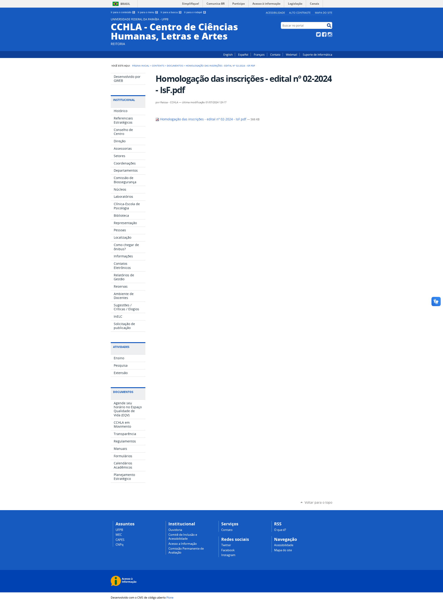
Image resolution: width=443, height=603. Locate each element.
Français (259, 54)
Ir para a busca (171, 12)
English (228, 54)
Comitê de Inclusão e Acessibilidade (182, 537)
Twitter (318, 34)
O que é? (280, 530)
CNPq (119, 545)
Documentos (175, 65)
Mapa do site (323, 12)
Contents (158, 65)
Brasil (125, 4)
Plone (170, 597)
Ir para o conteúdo (122, 12)
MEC (119, 535)
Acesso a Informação (182, 544)
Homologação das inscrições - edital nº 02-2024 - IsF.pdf (203, 119)
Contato (275, 54)
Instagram (330, 34)
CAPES (120, 540)
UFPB (119, 530)
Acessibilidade (275, 12)
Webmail (291, 54)
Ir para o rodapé (194, 12)
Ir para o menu (147, 12)
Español (243, 54)
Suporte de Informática (317, 54)
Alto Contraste (300, 12)
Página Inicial (140, 65)
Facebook (324, 34)
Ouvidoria (175, 530)
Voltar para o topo (318, 502)
